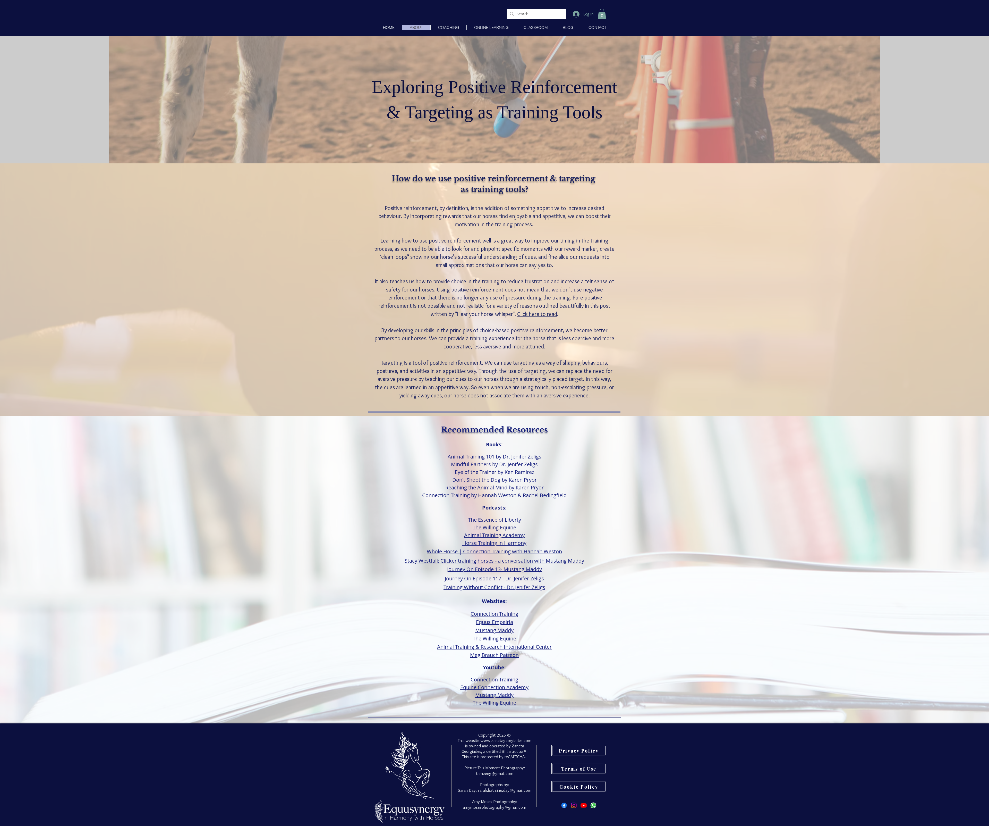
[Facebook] (564, 805)
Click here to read (537, 314)
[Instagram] (573, 805)
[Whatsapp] (593, 805)
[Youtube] (583, 805)
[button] (602, 14)
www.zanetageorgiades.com (505, 740)
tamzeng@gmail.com (494, 773)
